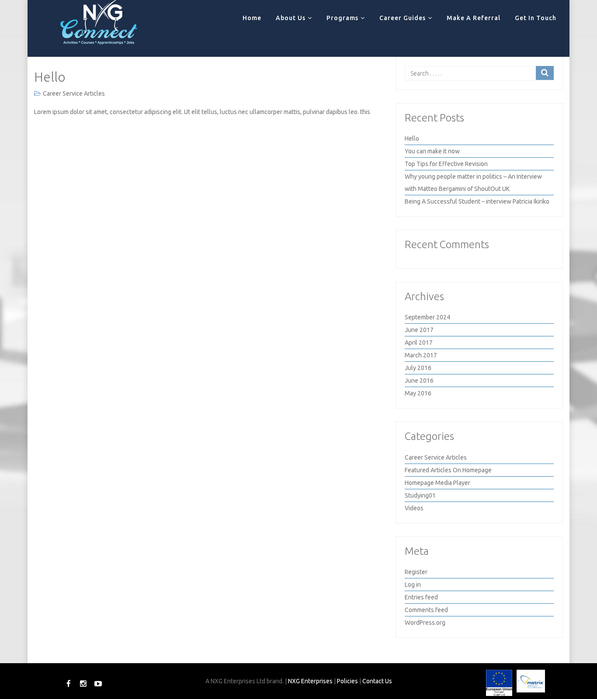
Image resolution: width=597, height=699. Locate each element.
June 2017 (419, 329)
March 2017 (421, 355)
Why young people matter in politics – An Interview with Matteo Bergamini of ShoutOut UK (473, 182)
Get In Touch (535, 17)
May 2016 (418, 393)
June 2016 (419, 380)
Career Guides (402, 17)
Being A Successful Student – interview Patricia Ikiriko (477, 201)
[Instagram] (84, 683)
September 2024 (427, 317)
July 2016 (418, 367)
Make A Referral (473, 17)
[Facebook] (69, 683)
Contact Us (377, 681)
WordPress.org (425, 622)
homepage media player (437, 482)
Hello (50, 76)
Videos (414, 508)
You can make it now (432, 151)
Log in (413, 584)
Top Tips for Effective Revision (446, 163)
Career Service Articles (74, 93)
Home (252, 17)
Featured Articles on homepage (448, 470)
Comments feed (426, 609)
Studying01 (420, 495)
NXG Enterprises (310, 681)
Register (416, 571)
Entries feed (421, 597)
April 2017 (419, 342)
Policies (347, 681)
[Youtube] (98, 683)
